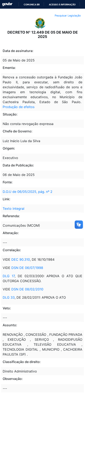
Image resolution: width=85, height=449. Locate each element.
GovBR (7, 4)
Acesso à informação (62, 4)
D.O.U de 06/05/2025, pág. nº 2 (27, 192)
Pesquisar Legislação (68, 15)
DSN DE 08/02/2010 (27, 289)
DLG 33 (9, 297)
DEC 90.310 (20, 259)
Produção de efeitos (18, 107)
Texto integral (13, 208)
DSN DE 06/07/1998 (27, 268)
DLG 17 (9, 276)
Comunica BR (32, 4)
